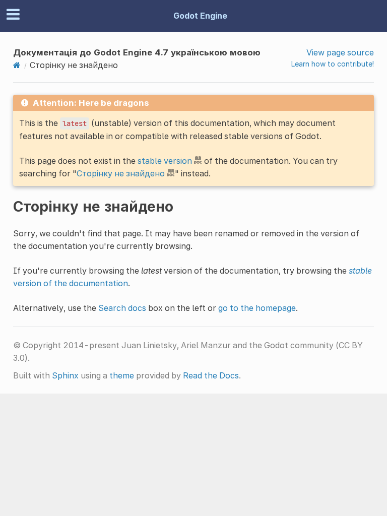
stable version (165, 161)
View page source (340, 52)
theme (121, 375)
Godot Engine (200, 16)
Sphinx (65, 375)
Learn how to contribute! (332, 63)
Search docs (122, 308)
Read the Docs (211, 375)
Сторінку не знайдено (121, 173)
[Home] (17, 65)
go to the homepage (257, 308)
